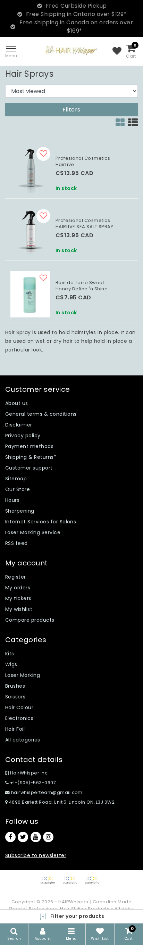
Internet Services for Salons (40, 521)
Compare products (29, 619)
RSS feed (16, 543)
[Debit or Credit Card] (72, 884)
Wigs (11, 664)
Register (15, 576)
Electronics (19, 718)
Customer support (29, 467)
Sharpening (19, 510)
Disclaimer (18, 424)
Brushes (15, 685)
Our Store (17, 489)
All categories (22, 739)
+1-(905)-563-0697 (32, 783)
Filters (71, 110)
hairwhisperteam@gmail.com (47, 792)
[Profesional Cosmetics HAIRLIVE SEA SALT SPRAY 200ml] (30, 232)
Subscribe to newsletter (35, 855)
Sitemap (16, 478)
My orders (17, 587)
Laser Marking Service (32, 532)
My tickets (18, 598)
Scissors (15, 696)
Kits (9, 653)
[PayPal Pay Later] (93, 884)
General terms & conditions (40, 414)
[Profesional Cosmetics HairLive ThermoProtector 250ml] (30, 170)
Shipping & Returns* (30, 457)
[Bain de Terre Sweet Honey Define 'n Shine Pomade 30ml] (30, 294)
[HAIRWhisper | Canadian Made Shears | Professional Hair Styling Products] (71, 50)
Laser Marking (22, 675)
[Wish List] (116, 51)
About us (16, 403)
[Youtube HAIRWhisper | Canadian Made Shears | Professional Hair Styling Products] (36, 837)
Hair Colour (19, 707)
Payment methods (29, 446)
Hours (12, 500)
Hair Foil (15, 729)
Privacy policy (23, 435)
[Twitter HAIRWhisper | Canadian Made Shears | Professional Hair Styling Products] (23, 837)
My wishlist (18, 609)
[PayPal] (50, 884)
